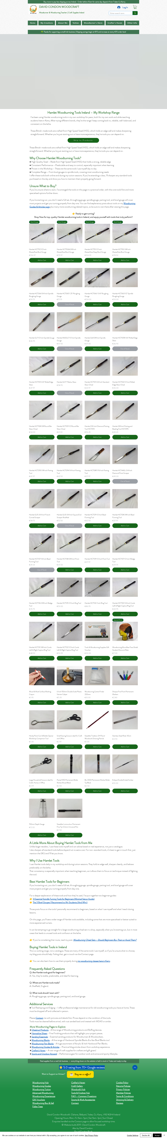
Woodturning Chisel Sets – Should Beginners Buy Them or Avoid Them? (105, 940)
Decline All (146, 1135)
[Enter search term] (135, 13)
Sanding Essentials (40, 1036)
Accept (157, 1135)
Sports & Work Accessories (83, 1099)
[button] (135, 7)
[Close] (164, 1135)
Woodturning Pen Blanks (43, 1043)
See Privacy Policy (91, 1135)
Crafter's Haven (38, 1050)
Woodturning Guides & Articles (45, 1047)
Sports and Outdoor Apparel (44, 1054)
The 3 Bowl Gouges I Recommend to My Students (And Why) (60, 902)
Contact (39, 1018)
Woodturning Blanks (41, 1040)
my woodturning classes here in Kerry (94, 961)
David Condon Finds (83, 1131)
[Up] (134, 1067)
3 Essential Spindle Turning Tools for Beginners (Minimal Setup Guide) (63, 899)
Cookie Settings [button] (132, 1135)
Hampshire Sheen (39, 1033)
